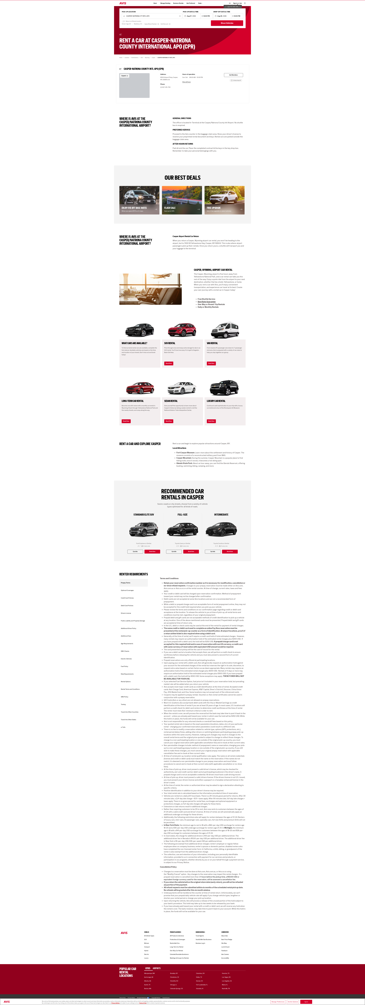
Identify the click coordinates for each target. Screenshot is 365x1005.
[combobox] (152, 16)
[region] (182, 1001)
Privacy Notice (115, 1003)
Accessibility (225, 958)
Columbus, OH (200, 973)
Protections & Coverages (177, 939)
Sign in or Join (237, 3)
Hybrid (146, 951)
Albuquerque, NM (149, 973)
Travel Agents (200, 936)
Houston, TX (225, 973)
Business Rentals (178, 3)
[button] (134, 85)
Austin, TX (147, 985)
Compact (147, 947)
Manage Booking (165, 3)
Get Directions (233, 75)
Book (155, 3)
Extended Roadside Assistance (179, 954)
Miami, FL (225, 985)
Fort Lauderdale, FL (202, 985)
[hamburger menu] (245, 3)
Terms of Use (142, 1003)
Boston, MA (147, 988)
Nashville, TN (226, 988)
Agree (306, 1002)
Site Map (224, 943)
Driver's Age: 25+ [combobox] (126, 24)
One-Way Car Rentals (176, 951)
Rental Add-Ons (175, 943)
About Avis (224, 936)
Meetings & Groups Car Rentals (179, 958)
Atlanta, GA (147, 981)
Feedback (224, 951)
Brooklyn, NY (174, 973)
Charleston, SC (174, 977)
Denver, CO (199, 981)
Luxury (146, 958)
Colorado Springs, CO (176, 988)
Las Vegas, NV (226, 977)
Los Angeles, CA (227, 981)
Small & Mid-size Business (203, 939)
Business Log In (200, 943)
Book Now (169, 363)
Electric (146, 954)
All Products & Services (177, 936)
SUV (145, 939)
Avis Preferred (190, 3)
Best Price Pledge (226, 939)
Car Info (135, 551)
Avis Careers (225, 954)
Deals (200, 3)
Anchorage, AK (148, 977)
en (230, 3)
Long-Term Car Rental (176, 947)
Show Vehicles (227, 23)
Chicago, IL (173, 985)
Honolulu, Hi (199, 988)
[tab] (148, 968)
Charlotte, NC (174, 981)
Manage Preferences (142, 997)
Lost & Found (225, 947)
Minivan (146, 943)
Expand (123, 76)
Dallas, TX (199, 977)
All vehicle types (149, 936)
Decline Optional (293, 1002)
